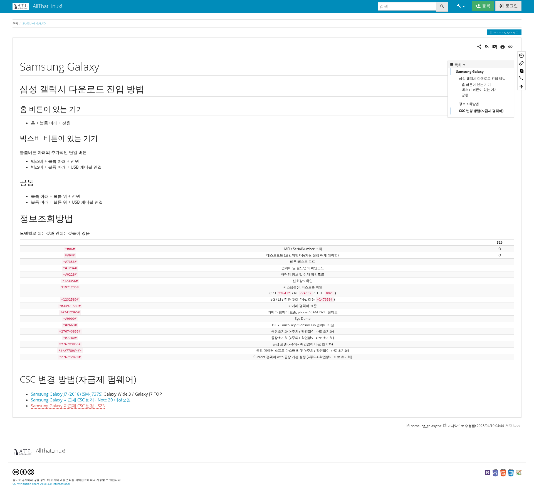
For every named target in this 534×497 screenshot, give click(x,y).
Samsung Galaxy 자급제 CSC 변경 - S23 (68, 405)
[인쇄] (502, 46)
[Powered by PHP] (495, 472)
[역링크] (521, 63)
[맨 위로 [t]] (521, 86)
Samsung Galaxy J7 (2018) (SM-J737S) (66, 394)
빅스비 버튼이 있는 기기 (480, 89)
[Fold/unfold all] (521, 78)
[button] (461, 6)
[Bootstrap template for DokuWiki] (487, 472)
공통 (465, 95)
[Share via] (479, 46)
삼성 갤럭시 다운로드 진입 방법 (482, 78)
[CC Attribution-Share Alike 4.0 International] (23, 471)
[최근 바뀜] (487, 46)
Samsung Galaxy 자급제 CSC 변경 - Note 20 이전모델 (81, 400)
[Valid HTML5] (503, 472)
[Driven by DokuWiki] (518, 472)
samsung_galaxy (34, 23)
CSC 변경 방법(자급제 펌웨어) (481, 110)
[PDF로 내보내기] (521, 70)
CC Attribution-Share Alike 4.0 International (41, 484)
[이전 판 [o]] (521, 55)
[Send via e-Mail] (494, 46)
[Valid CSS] (511, 472)
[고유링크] (510, 46)
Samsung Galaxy (470, 71)
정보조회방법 (469, 103)
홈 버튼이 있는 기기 (476, 84)
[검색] (442, 7)
